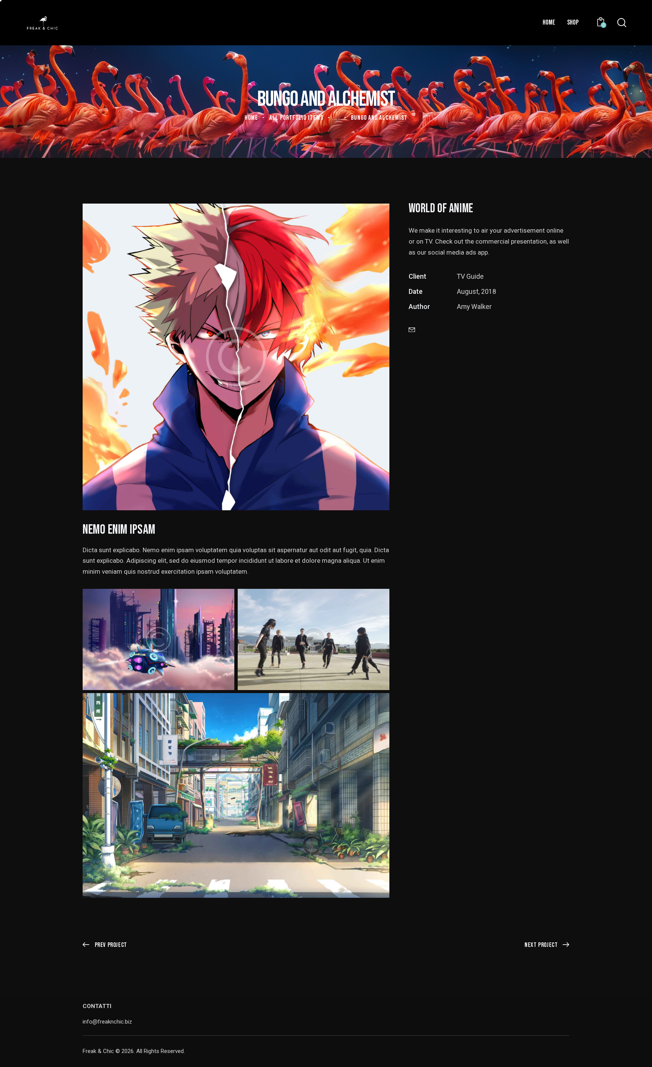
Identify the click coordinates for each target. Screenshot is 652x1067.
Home (251, 118)
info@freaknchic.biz (107, 1021)
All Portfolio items (296, 118)
